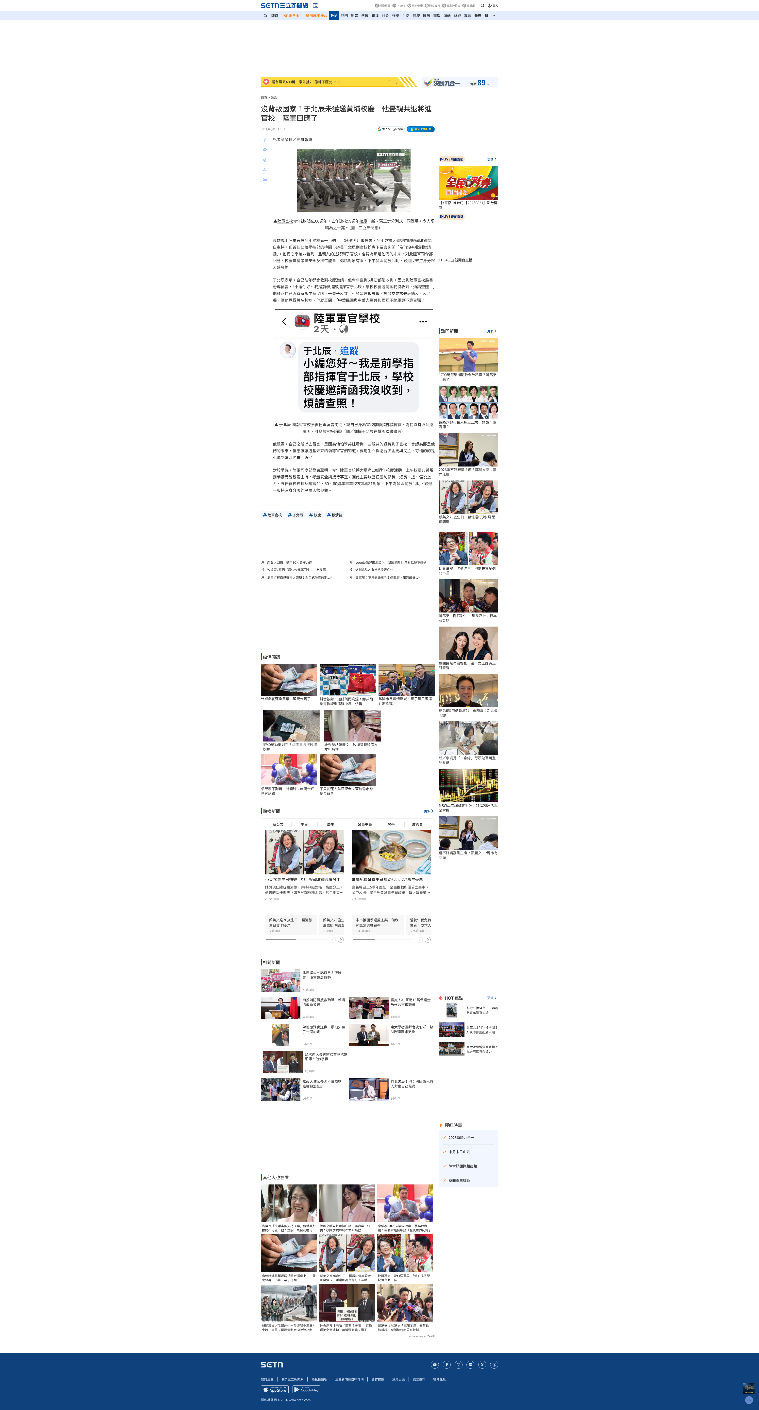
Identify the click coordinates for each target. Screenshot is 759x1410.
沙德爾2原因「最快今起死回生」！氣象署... (297, 570)
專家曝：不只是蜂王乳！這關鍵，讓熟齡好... (386, 577)
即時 (274, 15)
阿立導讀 (434, 6)
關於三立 (267, 1379)
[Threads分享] (265, 160)
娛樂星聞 (384, 6)
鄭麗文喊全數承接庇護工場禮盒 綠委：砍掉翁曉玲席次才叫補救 (345, 1228)
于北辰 (350, 247)
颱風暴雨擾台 (316, 15)
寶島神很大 (453, 6)
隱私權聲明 (319, 1379)
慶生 (330, 824)
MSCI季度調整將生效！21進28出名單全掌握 (468, 808)
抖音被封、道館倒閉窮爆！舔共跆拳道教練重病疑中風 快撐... (346, 701)
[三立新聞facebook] (446, 1364)
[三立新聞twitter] (482, 1364)
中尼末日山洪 (292, 15)
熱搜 (364, 15)
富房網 (471, 6)
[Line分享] (265, 150)
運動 (447, 15)
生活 (406, 15)
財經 (457, 15)
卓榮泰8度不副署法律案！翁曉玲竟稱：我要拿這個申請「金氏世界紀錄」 (405, 1228)
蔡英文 (278, 824)
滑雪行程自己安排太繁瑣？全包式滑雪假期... (298, 577)
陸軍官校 (285, 221)
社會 (385, 15)
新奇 (477, 15)
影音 (354, 15)
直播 (375, 15)
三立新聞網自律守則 (349, 1379)
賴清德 (422, 240)
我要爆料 (419, 1379)
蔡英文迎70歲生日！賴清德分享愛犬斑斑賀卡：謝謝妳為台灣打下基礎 (345, 1278)
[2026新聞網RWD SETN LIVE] (315, 5)
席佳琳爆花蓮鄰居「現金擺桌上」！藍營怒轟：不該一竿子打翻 (289, 1278)
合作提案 (378, 1379)
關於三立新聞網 (292, 1379)
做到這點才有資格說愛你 (372, 570)
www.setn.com (300, 1399)
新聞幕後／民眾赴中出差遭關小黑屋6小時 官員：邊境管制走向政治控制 (288, 1328)
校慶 (363, 221)
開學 (391, 824)
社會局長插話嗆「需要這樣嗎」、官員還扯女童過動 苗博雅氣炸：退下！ (346, 1328)
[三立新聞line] (470, 1364)
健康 (416, 15)
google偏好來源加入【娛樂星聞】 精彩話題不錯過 (391, 562)
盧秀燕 (417, 824)
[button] (482, 5)
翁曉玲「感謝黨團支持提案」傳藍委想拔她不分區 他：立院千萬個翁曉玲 (289, 1228)
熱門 (344, 15)
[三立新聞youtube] (435, 1364)
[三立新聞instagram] (458, 1364)
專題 (467, 15)
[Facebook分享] (265, 140)
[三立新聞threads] (494, 1364)
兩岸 (436, 15)
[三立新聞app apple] (275, 1389)
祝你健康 (417, 6)
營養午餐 (365, 824)
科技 (488, 15)
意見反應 (398, 1379)
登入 (495, 6)
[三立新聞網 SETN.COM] (265, 15)
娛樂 (395, 15)
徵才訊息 (439, 1379)
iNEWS (401, 6)
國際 (426, 15)
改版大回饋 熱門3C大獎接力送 (289, 562)
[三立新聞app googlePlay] (306, 1389)
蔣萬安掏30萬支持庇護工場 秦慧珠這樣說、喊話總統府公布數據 (403, 1328)
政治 (334, 15)
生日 (304, 824)
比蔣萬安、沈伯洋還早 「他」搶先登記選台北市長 (404, 1278)
